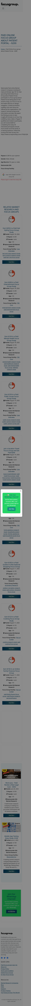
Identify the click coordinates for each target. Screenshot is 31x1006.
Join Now (11, 509)
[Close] (21, 491)
